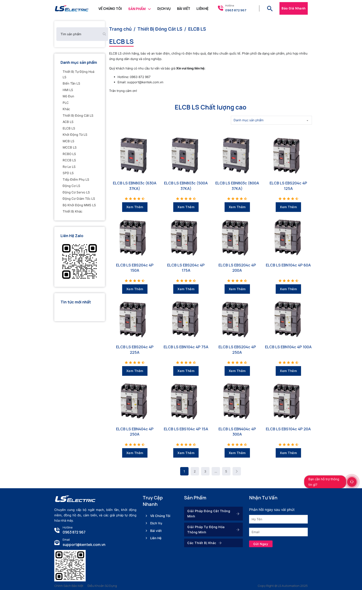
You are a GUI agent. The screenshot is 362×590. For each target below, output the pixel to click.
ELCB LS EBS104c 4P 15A (186, 428)
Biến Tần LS (71, 83)
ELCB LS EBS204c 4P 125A (288, 185)
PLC (66, 103)
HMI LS (68, 90)
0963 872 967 (235, 10)
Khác (66, 109)
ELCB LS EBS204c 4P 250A (237, 349)
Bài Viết (183, 8)
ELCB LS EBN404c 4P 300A (237, 431)
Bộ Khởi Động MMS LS (79, 205)
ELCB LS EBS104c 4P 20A (288, 428)
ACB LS (68, 122)
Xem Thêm (134, 207)
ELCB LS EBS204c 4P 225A (135, 349)
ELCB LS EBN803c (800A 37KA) (237, 185)
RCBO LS (69, 154)
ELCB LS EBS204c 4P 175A (186, 267)
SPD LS (68, 173)
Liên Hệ (202, 8)
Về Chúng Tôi (110, 8)
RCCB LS (69, 160)
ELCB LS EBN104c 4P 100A (288, 346)
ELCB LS (69, 128)
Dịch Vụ (164, 8)
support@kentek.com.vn (84, 544)
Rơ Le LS (69, 167)
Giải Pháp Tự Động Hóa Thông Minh (206, 529)
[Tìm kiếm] (270, 8)
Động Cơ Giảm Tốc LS (79, 199)
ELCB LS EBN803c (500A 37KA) (186, 185)
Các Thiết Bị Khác (201, 543)
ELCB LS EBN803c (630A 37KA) (134, 185)
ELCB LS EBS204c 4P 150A (135, 267)
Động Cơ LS (71, 186)
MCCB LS (70, 147)
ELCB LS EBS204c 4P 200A (237, 267)
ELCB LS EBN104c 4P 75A (186, 346)
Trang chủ (120, 29)
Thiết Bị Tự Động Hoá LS (78, 74)
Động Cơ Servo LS (76, 192)
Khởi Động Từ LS (75, 135)
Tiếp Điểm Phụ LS (76, 179)
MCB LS (68, 141)
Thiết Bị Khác (72, 211)
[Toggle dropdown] (149, 8)
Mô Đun (68, 96)
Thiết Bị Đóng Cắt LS (78, 115)
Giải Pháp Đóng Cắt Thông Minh (208, 513)
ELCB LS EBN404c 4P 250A (135, 431)
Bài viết (156, 531)
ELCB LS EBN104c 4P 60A (288, 265)
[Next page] (237, 471)
